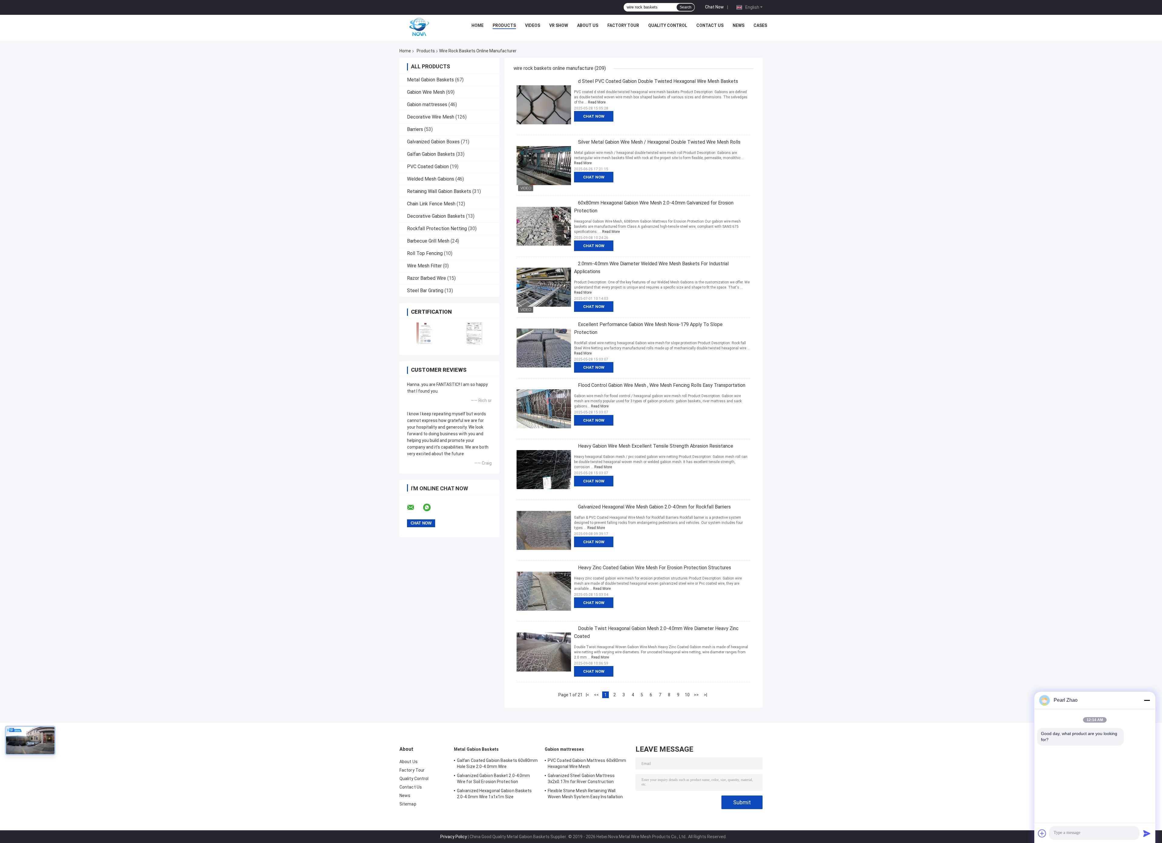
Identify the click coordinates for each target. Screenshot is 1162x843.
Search (685, 7)
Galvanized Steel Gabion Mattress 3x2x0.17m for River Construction (581, 778)
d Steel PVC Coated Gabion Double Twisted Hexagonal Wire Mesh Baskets (658, 81)
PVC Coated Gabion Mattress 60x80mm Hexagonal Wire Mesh (587, 763)
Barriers (415, 129)
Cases (760, 25)
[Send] (1147, 833)
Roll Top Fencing (425, 253)
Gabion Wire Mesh (426, 92)
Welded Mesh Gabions (430, 179)
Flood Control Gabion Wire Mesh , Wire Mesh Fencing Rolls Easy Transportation (661, 385)
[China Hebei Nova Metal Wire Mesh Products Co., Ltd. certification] (424, 333)
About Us (587, 25)
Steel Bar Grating (425, 290)
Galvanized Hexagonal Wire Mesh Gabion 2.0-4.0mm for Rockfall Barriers (654, 507)
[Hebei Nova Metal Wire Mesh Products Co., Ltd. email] (414, 507)
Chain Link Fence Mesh (431, 204)
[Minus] (1147, 700)
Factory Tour (623, 25)
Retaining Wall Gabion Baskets (439, 191)
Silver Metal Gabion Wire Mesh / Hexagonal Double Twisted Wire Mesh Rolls (659, 142)
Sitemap (407, 804)
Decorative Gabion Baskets (436, 216)
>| (705, 694)
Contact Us (710, 25)
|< (587, 694)
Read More (597, 102)
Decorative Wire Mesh (430, 117)
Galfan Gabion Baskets (431, 154)
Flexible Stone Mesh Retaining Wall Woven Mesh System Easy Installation (585, 793)
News (738, 25)
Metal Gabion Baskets (430, 80)
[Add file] (1042, 833)
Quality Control (667, 25)
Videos (532, 25)
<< (596, 694)
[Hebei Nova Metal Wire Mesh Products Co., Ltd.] (419, 27)
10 (687, 694)
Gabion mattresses (427, 104)
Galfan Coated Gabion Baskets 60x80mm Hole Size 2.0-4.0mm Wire (497, 763)
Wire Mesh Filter (424, 266)
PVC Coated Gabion (428, 166)
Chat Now (714, 7)
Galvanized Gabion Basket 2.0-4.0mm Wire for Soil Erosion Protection (493, 778)
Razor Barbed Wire (426, 278)
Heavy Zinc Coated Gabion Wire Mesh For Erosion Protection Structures (654, 567)
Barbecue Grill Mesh (428, 241)
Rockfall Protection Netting (437, 228)
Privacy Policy (453, 836)
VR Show (558, 25)
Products (504, 25)
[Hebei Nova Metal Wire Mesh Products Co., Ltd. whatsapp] (430, 507)
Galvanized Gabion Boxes (433, 142)
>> (696, 694)
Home (477, 25)
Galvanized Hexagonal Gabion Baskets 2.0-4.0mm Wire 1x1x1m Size (494, 793)
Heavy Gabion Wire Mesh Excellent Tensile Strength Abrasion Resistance (655, 446)
